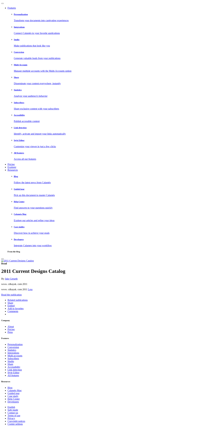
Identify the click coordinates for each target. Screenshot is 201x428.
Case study (13, 396)
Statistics (12, 350)
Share (10, 364)
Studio (11, 361)
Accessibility (14, 367)
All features (13, 375)
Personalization (15, 344)
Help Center (14, 399)
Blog (10, 387)
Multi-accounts (15, 355)
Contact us (13, 412)
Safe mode (13, 410)
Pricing (11, 164)
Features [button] (12, 8)
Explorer (12, 167)
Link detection (15, 369)
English (11, 407)
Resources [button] (13, 170)
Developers (13, 401)
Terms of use (14, 415)
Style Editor (13, 372)
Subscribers (13, 358)
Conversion (13, 347)
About (11, 326)
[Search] (2, 258)
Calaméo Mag (15, 390)
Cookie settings (15, 424)
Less (30, 289)
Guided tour (13, 393)
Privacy (11, 418)
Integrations (13, 353)
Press (10, 332)
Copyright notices (16, 421)
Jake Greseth (11, 278)
